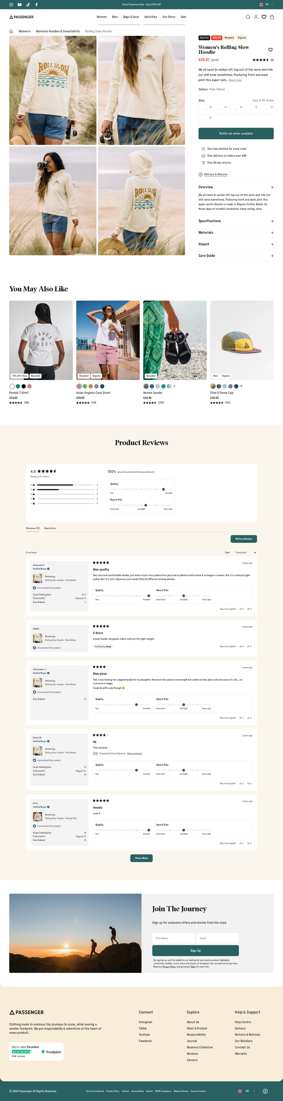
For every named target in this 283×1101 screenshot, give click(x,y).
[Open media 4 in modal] (141, 200)
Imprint (149, 1091)
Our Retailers (243, 1041)
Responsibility (196, 1034)
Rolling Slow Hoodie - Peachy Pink (61, 818)
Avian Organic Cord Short (93, 392)
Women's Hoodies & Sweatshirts (58, 31)
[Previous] (12, 343)
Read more (235, 80)
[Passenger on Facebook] (37, 5)
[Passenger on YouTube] (20, 5)
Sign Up (196, 950)
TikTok (143, 1028)
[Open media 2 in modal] (141, 90)
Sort (227, 552)
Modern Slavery (181, 1091)
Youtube (144, 1034)
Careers (192, 1060)
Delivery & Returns (215, 174)
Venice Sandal (152, 392)
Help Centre (243, 1022)
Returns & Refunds (247, 1034)
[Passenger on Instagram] (11, 5)
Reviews (192, 1053)
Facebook (145, 1041)
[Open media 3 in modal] (52, 200)
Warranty (241, 1053)
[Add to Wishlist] (270, 49)
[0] (264, 17)
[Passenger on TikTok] (28, 5)
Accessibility (137, 1091)
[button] (263, 60)
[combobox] (266, 4)
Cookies (125, 1091)
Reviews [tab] (33, 529)
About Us (193, 1022)
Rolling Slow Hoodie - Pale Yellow (60, 580)
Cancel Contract (198, 1091)
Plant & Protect (197, 1028)
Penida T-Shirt (18, 392)
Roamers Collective (200, 1047)
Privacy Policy (112, 1091)
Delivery (240, 1028)
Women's (25, 31)
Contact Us (242, 1047)
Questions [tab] (50, 529)
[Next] (69, 343)
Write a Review (246, 540)
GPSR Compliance (163, 1091)
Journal (192, 1041)
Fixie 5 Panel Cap (221, 392)
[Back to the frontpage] (11, 31)
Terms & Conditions (95, 1091)
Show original (134, 753)
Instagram (145, 1022)
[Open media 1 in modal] (52, 90)
